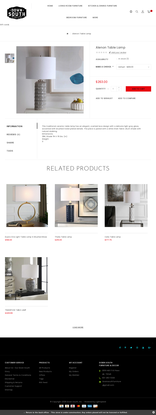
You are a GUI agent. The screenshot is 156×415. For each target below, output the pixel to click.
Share (10, 142)
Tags (10, 150)
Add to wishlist (104, 98)
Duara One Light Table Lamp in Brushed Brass (26, 237)
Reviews (13, 134)
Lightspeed (101, 401)
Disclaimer (10, 379)
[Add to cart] (6, 244)
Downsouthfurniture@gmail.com (111, 383)
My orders (73, 371)
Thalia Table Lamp (63, 237)
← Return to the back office (36, 412)
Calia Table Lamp (113, 237)
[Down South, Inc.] (17, 11)
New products (45, 371)
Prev (9, 48)
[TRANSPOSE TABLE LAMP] (26, 278)
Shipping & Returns (13, 382)
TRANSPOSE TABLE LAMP (15, 310)
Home (50, 6)
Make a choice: (104, 66)
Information (14, 126)
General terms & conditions (18, 375)
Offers (42, 375)
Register (73, 368)
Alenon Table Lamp (81, 33)
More (95, 17)
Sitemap (9, 390)
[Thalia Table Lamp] (76, 205)
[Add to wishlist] (12, 244)
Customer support (13, 386)
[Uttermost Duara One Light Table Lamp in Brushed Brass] (26, 205)
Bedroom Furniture (76, 17)
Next (9, 69)
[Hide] (153, 412)
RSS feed (43, 382)
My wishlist (74, 375)
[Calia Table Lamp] (126, 205)
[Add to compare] (18, 244)
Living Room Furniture (71, 6)
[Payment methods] (61, 406)
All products (44, 368)
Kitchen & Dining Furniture (102, 6)
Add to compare (127, 98)
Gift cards (4, 24)
